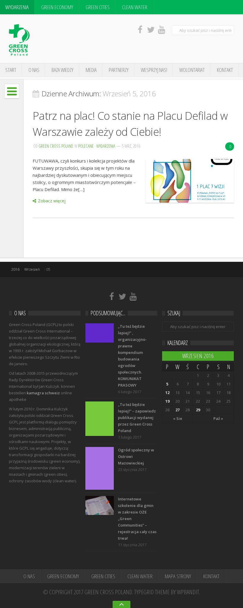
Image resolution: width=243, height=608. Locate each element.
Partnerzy (119, 69)
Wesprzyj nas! (154, 69)
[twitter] (151, 29)
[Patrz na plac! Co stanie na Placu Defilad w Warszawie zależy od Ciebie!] (190, 181)
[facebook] (140, 29)
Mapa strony (178, 576)
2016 (15, 269)
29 (198, 409)
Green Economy (57, 7)
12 (167, 392)
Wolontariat (192, 69)
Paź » (218, 418)
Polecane (86, 146)
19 (167, 401)
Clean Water (134, 7)
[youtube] (161, 29)
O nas (33, 69)
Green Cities (98, 7)
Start (10, 69)
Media (91, 69)
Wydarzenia (17, 7)
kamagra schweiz (43, 393)
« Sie (177, 418)
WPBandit (188, 592)
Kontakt (225, 69)
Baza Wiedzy (62, 69)
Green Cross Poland (56, 146)
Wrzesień (32, 269)
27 (177, 409)
